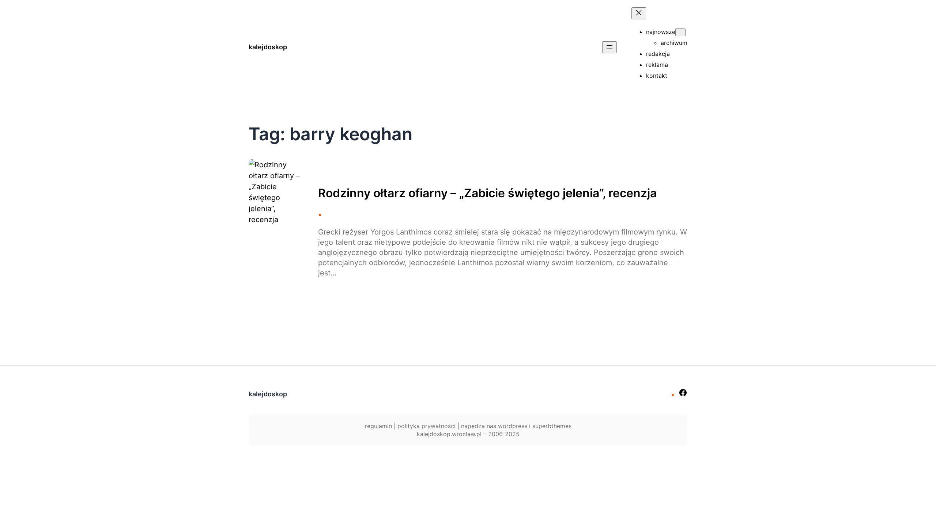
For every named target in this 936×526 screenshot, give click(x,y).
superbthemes (551, 426)
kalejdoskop (268, 47)
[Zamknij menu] (638, 13)
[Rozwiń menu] (609, 47)
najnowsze (660, 31)
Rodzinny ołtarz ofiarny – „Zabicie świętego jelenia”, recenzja (487, 193)
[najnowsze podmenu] (680, 32)
